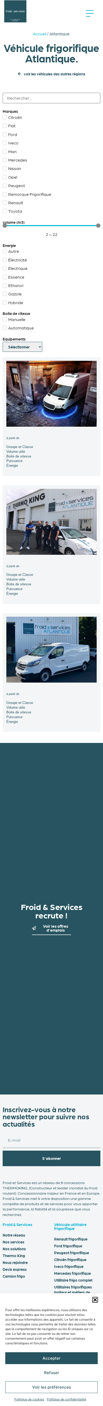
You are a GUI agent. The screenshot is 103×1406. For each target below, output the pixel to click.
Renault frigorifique (70, 1239)
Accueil (39, 33)
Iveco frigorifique (68, 1266)
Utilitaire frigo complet (73, 1280)
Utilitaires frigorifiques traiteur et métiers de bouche (73, 1292)
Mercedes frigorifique (72, 1273)
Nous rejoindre (15, 1262)
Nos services (13, 1241)
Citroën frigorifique (70, 1259)
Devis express (15, 1269)
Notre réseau (14, 1235)
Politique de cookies (29, 1399)
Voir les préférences (51, 1387)
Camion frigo (14, 1276)
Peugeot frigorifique (71, 1252)
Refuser (51, 1372)
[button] (95, 1299)
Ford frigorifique (68, 1245)
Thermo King (14, 1255)
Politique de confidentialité (66, 1399)
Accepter (51, 1358)
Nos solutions (14, 1248)
